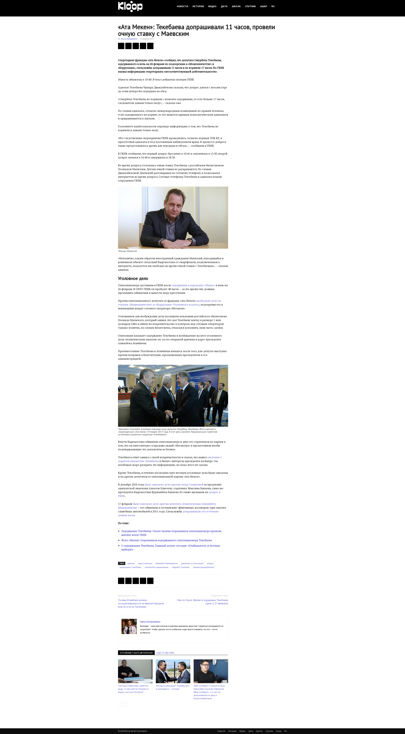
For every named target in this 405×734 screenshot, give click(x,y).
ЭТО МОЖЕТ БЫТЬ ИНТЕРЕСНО (136, 653)
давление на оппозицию (192, 563)
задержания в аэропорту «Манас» (193, 285)
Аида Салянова (145, 563)
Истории (198, 6)
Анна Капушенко (129, 39)
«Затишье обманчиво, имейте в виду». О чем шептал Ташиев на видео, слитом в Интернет (133, 689)
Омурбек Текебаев (180, 567)
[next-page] (125, 705)
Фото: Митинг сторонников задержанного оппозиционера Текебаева (166, 540)
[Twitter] (128, 46)
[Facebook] (121, 46)
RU (272, 6)
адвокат (131, 563)
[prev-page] (120, 705)
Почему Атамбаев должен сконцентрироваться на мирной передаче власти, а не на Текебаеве (141, 603)
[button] (283, 6)
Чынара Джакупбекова (203, 567)
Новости (182, 6)
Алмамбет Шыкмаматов (167, 563)
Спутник (250, 6)
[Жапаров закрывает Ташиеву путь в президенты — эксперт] (173, 671)
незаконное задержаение (156, 567)
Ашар (263, 6)
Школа (236, 6)
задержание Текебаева (130, 567)
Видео (212, 6)
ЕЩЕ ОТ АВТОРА (165, 653)
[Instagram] (148, 638)
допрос (210, 563)
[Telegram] (143, 46)
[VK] (136, 46)
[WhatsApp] (150, 46)
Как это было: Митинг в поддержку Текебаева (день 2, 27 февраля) (202, 602)
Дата (224, 6)
